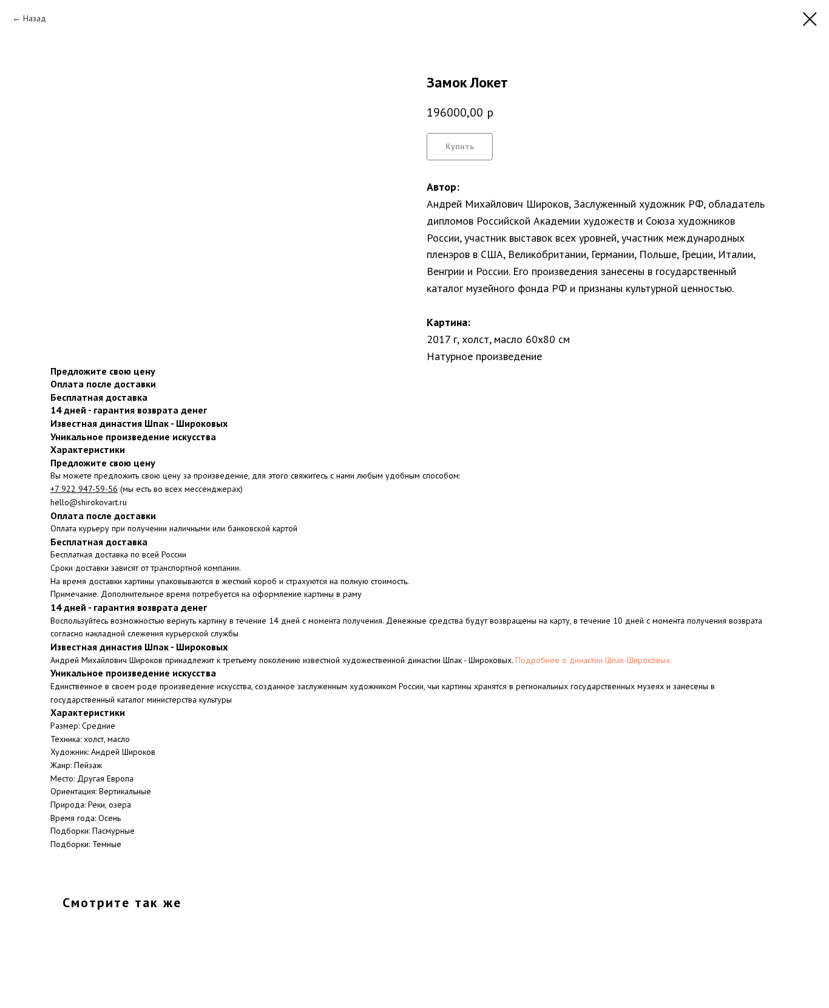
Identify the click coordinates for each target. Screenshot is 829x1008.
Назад (34, 18)
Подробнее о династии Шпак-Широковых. (593, 660)
